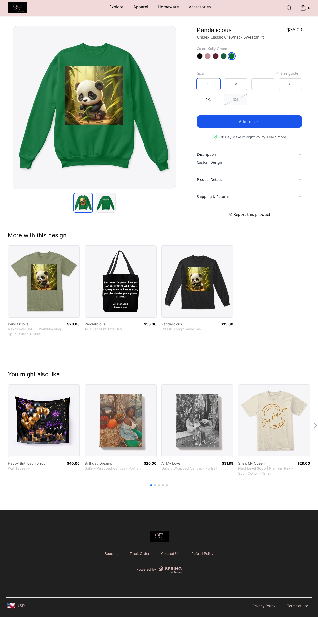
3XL (236, 99)
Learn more (276, 137)
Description (206, 154)
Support (111, 553)
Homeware (168, 7)
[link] (44, 281)
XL (290, 84)
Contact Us (170, 553)
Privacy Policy (263, 606)
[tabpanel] (94, 107)
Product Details (209, 179)
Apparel (140, 7)
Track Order (139, 553)
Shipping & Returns (213, 196)
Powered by (146, 569)
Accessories (200, 7)
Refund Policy (202, 553)
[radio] (208, 84)
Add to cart (249, 121)
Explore (116, 7)
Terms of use (297, 606)
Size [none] (200, 73)
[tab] (83, 202)
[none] (286, 73)
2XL (208, 99)
